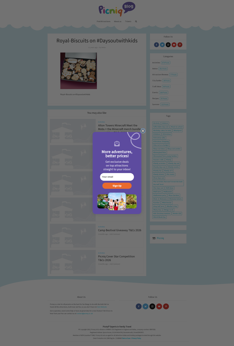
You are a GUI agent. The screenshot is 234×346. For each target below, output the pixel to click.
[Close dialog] (143, 131)
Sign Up (117, 185)
